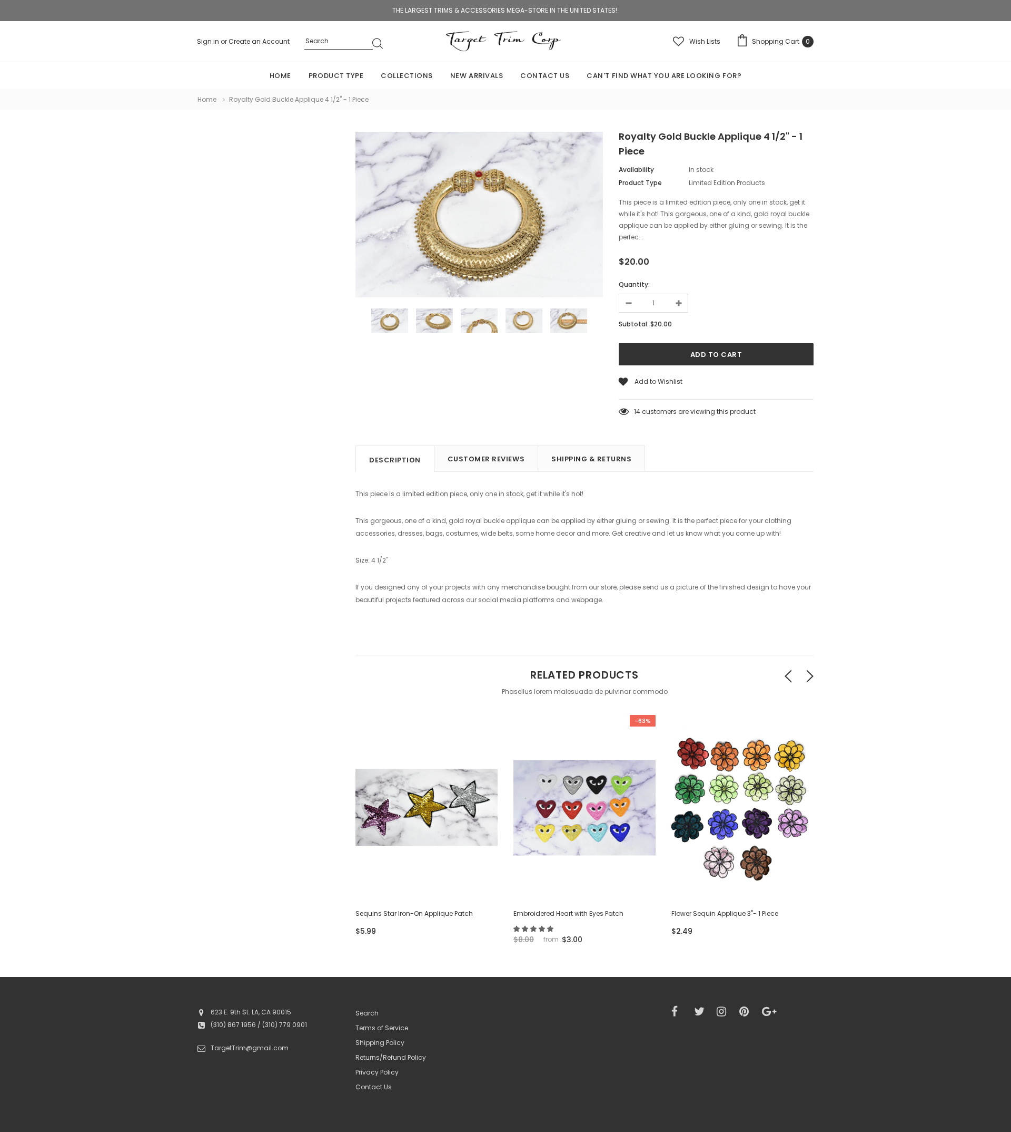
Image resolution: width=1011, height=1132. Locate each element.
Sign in (209, 41)
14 (637, 411)
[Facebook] (679, 1012)
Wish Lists (704, 41)
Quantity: (634, 284)
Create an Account (259, 41)
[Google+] (770, 1012)
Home (206, 99)
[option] (479, 216)
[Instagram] (724, 1012)
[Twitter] (702, 1012)
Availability (636, 169)
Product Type (640, 182)
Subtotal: (634, 324)
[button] (534, 928)
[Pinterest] (747, 1012)
